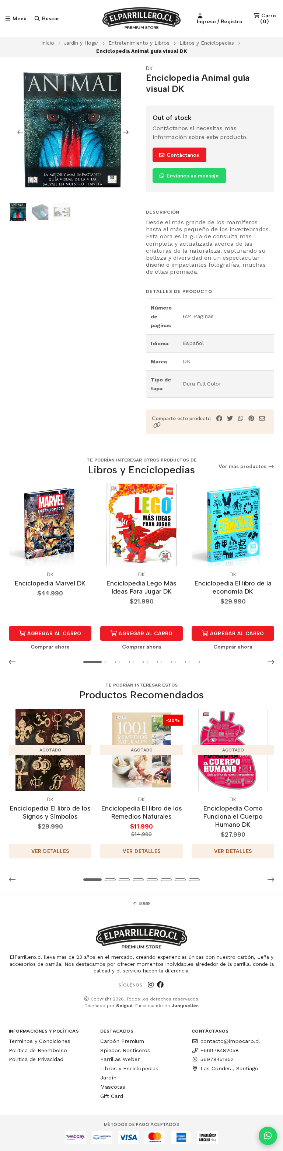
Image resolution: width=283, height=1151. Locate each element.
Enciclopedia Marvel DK (50, 583)
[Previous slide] (20, 132)
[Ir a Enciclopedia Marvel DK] (50, 525)
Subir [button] (144, 903)
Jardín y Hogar (81, 43)
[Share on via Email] (262, 418)
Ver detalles (50, 851)
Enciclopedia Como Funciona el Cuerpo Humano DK (233, 816)
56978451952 (217, 1059)
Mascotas (112, 1087)
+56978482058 (219, 1050)
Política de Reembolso (38, 1050)
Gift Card (111, 1096)
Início (47, 43)
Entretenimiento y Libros (139, 43)
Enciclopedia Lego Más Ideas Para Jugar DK (141, 587)
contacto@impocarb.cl (230, 1041)
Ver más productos (243, 466)
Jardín (108, 1078)
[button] (157, 425)
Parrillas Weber (120, 1059)
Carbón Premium (122, 1041)
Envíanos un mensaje (192, 175)
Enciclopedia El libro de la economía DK (233, 587)
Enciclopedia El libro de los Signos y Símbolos (50, 812)
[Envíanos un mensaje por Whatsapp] (268, 1136)
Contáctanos (182, 155)
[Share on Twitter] (230, 418)
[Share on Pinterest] (251, 418)
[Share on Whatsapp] (240, 418)
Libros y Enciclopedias (206, 43)
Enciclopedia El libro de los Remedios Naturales (141, 812)
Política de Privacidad (36, 1059)
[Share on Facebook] (219, 418)
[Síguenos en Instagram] (151, 985)
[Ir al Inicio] (141, 18)
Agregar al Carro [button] (53, 633)
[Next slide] (125, 132)
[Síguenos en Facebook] (160, 985)
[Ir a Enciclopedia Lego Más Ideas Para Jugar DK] (141, 525)
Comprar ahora (50, 647)
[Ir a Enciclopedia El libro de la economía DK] (233, 525)
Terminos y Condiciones (39, 1041)
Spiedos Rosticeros (125, 1050)
